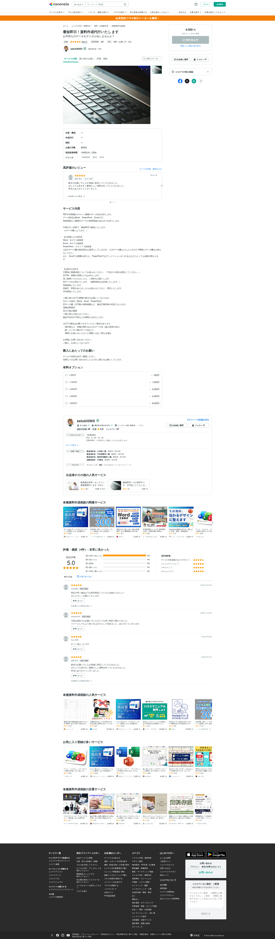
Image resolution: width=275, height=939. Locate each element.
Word (95, 157)
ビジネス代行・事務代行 (81, 26)
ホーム (65, 26)
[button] (190, 71)
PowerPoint (86, 157)
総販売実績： (95, 49)
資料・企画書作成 (101, 26)
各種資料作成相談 (118, 26)
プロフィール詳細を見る (198, 419)
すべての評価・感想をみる (151, 168)
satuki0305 (86, 420)
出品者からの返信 (75, 196)
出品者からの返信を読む (80, 606)
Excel (102, 157)
